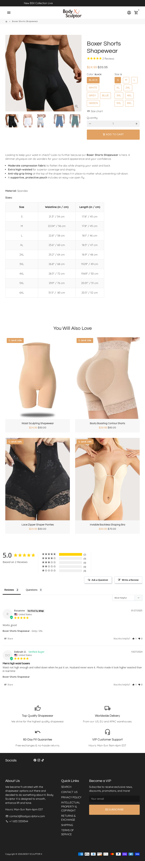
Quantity (92, 117)
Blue (105, 95)
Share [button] (10, 638)
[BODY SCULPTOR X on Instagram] (38, 760)
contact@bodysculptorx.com (25, 816)
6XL (129, 103)
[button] (134, 638)
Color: (94, 74)
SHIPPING (67, 825)
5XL (119, 103)
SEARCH (66, 786)
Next (77, 73)
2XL (128, 87)
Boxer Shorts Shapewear (25, 21)
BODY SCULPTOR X (32, 854)
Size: (118, 74)
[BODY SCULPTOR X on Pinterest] (35, 760)
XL (118, 87)
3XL (119, 95)
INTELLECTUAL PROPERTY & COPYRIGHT (70, 806)
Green (93, 103)
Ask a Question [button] (100, 579)
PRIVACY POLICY (71, 797)
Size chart (95, 111)
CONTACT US (69, 792)
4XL (129, 95)
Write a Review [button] (130, 579)
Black (93, 80)
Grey (92, 95)
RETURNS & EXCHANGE (68, 818)
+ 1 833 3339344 (17, 821)
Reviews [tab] (9, 589)
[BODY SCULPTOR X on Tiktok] (42, 760)
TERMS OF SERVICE (67, 832)
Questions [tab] (31, 589)
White (93, 87)
